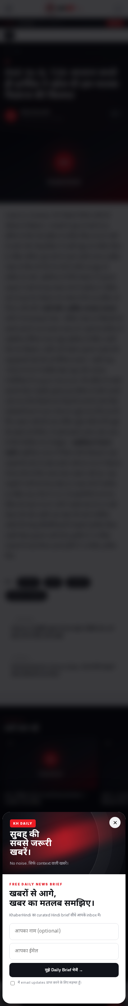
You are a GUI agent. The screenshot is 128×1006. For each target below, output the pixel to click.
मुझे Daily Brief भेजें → (64, 970)
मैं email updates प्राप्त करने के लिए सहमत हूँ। (49, 983)
